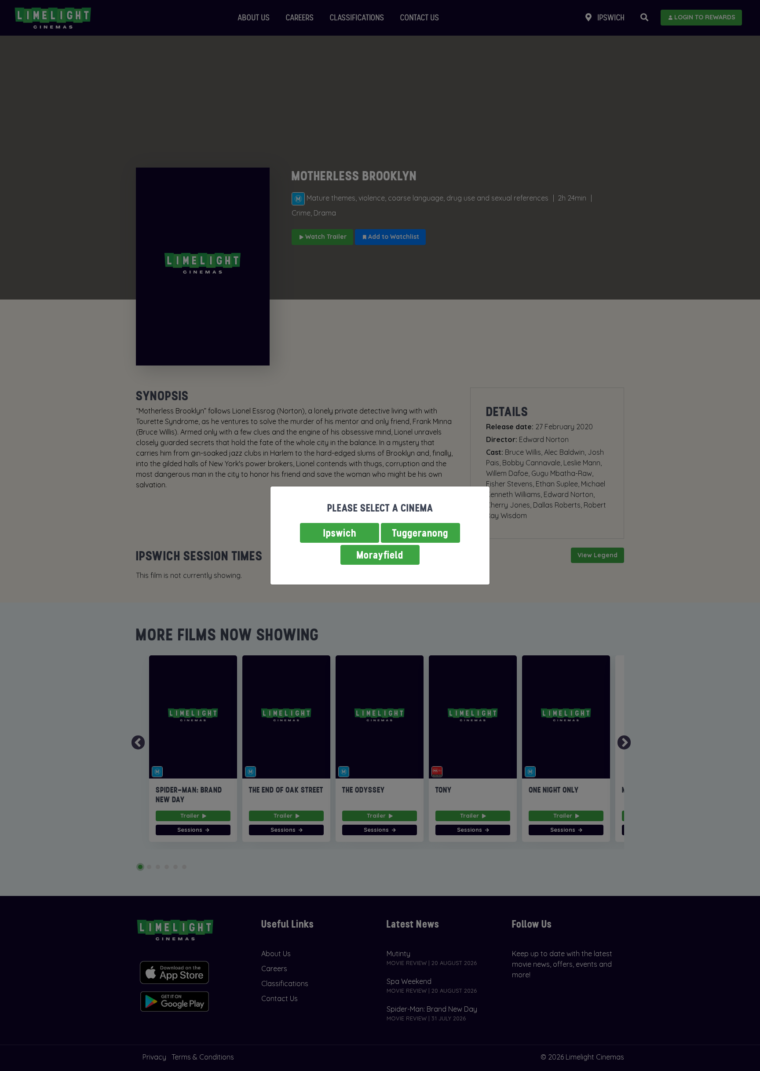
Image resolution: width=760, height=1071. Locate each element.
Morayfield (380, 555)
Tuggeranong (420, 533)
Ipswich (339, 533)
